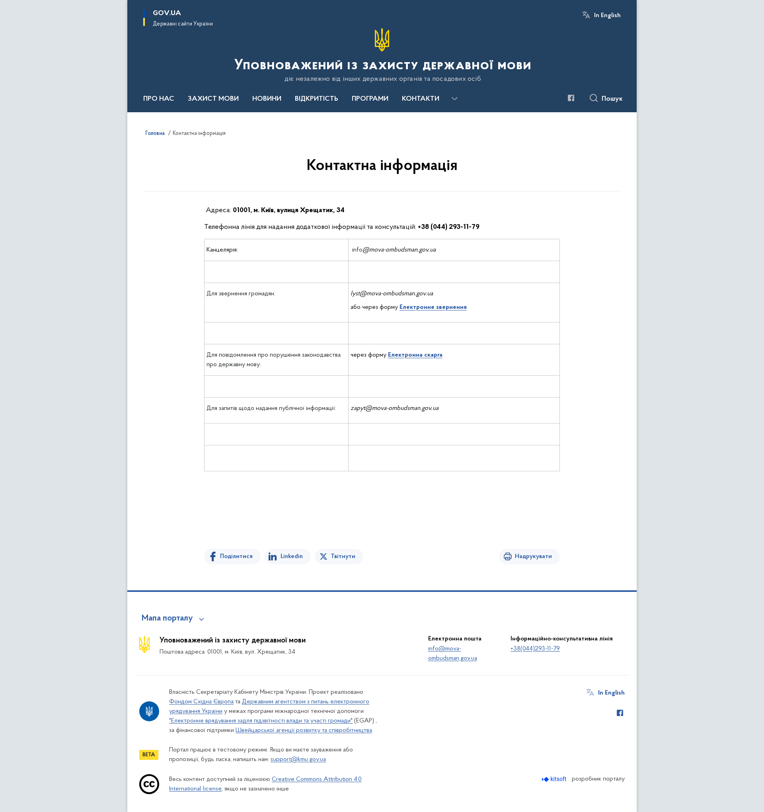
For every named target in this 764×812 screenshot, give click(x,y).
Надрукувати (533, 556)
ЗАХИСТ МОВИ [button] (213, 99)
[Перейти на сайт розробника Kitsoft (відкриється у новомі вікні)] (555, 779)
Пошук (612, 99)
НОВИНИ (266, 99)
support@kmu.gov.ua (298, 759)
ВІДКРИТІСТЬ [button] (316, 99)
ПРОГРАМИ (370, 99)
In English (607, 15)
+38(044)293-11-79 (535, 649)
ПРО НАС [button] (158, 99)
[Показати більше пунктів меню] (454, 99)
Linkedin (292, 556)
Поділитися (236, 556)
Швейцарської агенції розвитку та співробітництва (304, 730)
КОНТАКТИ (420, 99)
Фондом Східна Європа (201, 702)
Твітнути (343, 556)
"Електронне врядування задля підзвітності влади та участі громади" (261, 721)
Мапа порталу (167, 618)
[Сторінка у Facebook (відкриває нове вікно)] (571, 98)
